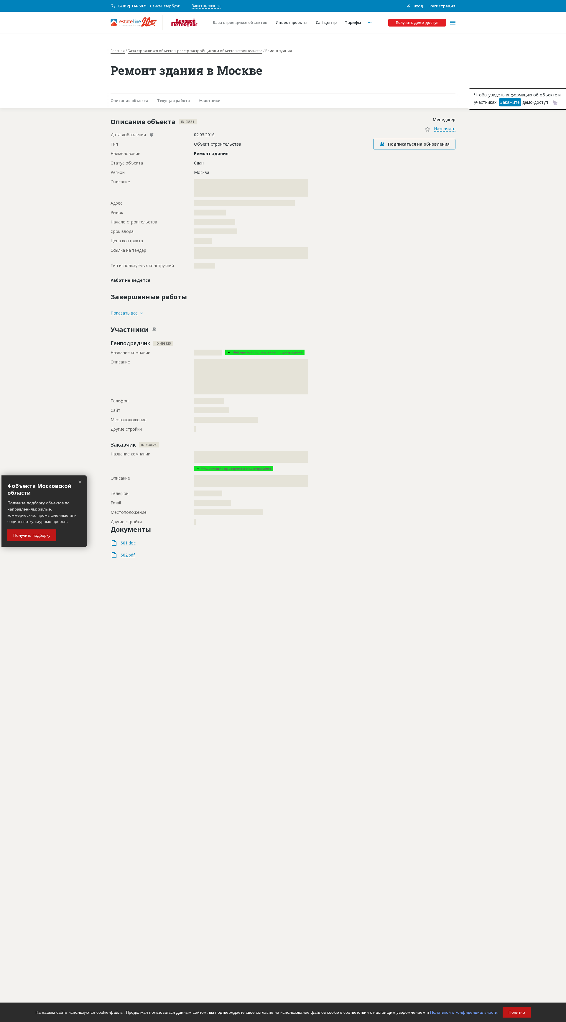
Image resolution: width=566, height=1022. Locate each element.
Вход (418, 6)
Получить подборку (31, 535)
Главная (118, 51)
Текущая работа (173, 100)
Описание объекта (129, 100)
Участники (210, 100)
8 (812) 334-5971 (132, 6)
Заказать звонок (206, 5)
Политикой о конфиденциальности (463, 1012)
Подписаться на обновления (419, 144)
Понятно (517, 1012)
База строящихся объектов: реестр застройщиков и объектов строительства (195, 51)
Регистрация (442, 6)
